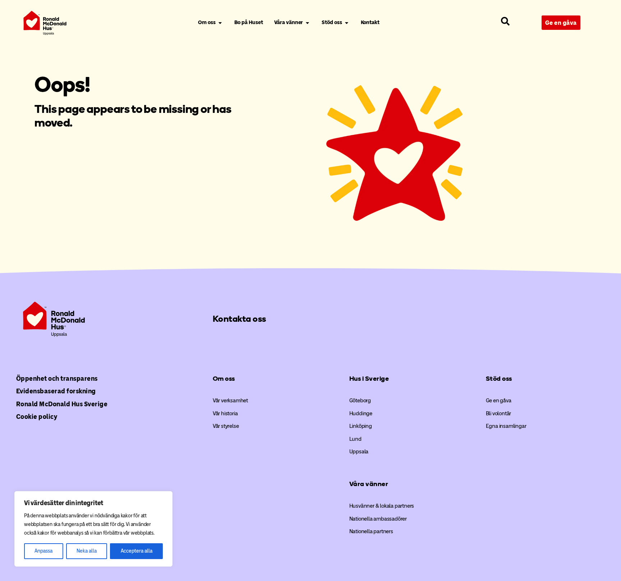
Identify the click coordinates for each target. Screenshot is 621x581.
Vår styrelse (226, 426)
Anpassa (43, 551)
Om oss (224, 379)
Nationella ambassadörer (378, 519)
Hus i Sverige (369, 379)
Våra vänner (368, 484)
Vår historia (225, 413)
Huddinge (360, 413)
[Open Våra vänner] (307, 22)
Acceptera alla (136, 551)
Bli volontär (498, 413)
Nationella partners (371, 531)
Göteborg (360, 400)
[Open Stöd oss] (346, 22)
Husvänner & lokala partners (381, 506)
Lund (355, 439)
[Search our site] (505, 21)
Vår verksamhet (230, 400)
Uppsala (359, 451)
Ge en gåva (498, 400)
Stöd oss (499, 379)
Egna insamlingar (506, 426)
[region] (93, 529)
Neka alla (87, 551)
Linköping (360, 426)
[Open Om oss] (220, 22)
